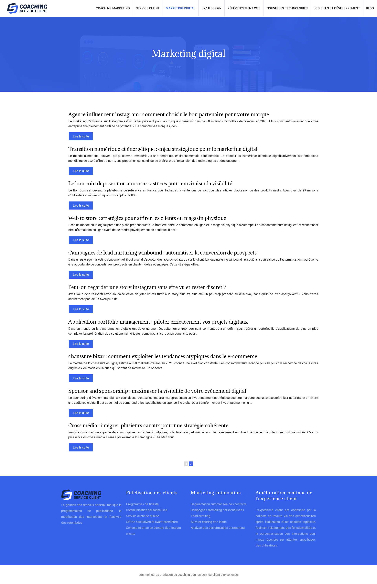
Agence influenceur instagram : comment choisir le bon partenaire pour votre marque (168, 114)
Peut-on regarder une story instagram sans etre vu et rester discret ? (147, 287)
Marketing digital (180, 8)
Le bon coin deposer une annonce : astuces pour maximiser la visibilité (150, 183)
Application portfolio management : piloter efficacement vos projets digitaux (158, 321)
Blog (370, 8)
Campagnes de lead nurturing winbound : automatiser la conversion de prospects (162, 252)
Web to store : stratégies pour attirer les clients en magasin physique (147, 218)
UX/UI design (211, 8)
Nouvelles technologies (287, 8)
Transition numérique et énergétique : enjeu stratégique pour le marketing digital (162, 149)
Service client (148, 8)
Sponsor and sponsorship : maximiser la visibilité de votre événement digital (157, 390)
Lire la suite (81, 136)
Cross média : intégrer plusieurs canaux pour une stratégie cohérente (148, 425)
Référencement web (244, 8)
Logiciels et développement (337, 8)
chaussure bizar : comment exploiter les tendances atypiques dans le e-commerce (162, 356)
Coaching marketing (113, 8)
